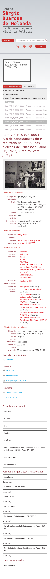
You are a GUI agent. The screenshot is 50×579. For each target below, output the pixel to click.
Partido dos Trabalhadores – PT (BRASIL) (20, 516)
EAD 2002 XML (12, 398)
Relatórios (10, 370)
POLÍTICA (24, 262)
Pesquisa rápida (29, 86)
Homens (23, 252)
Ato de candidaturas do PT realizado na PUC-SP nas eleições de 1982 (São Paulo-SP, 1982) (24, 449)
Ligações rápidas (30, 46)
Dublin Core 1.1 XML (14, 392)
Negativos (14, 94)
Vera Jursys (22, 235)
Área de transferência (18, 46)
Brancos (23, 257)
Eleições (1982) (26, 275)
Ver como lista (12, 375)
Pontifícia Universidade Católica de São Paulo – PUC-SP (25, 527)
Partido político (26, 277)
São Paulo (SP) (26, 281)
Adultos (23, 259)
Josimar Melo (25, 297)
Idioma (24, 46)
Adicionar (9, 360)
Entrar (40, 46)
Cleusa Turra (25, 294)
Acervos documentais (12, 86)
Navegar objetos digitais (16, 381)
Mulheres (24, 254)
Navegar (7, 40)
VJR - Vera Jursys (18, 91)
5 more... (9, 102)
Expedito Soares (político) (31, 289)
